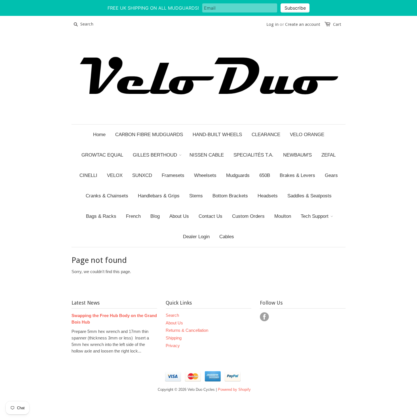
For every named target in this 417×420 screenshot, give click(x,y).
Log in (272, 24)
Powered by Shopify (234, 389)
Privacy (173, 345)
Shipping (174, 337)
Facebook (264, 316)
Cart (337, 24)
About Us (174, 322)
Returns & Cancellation (187, 330)
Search (172, 315)
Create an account (302, 24)
